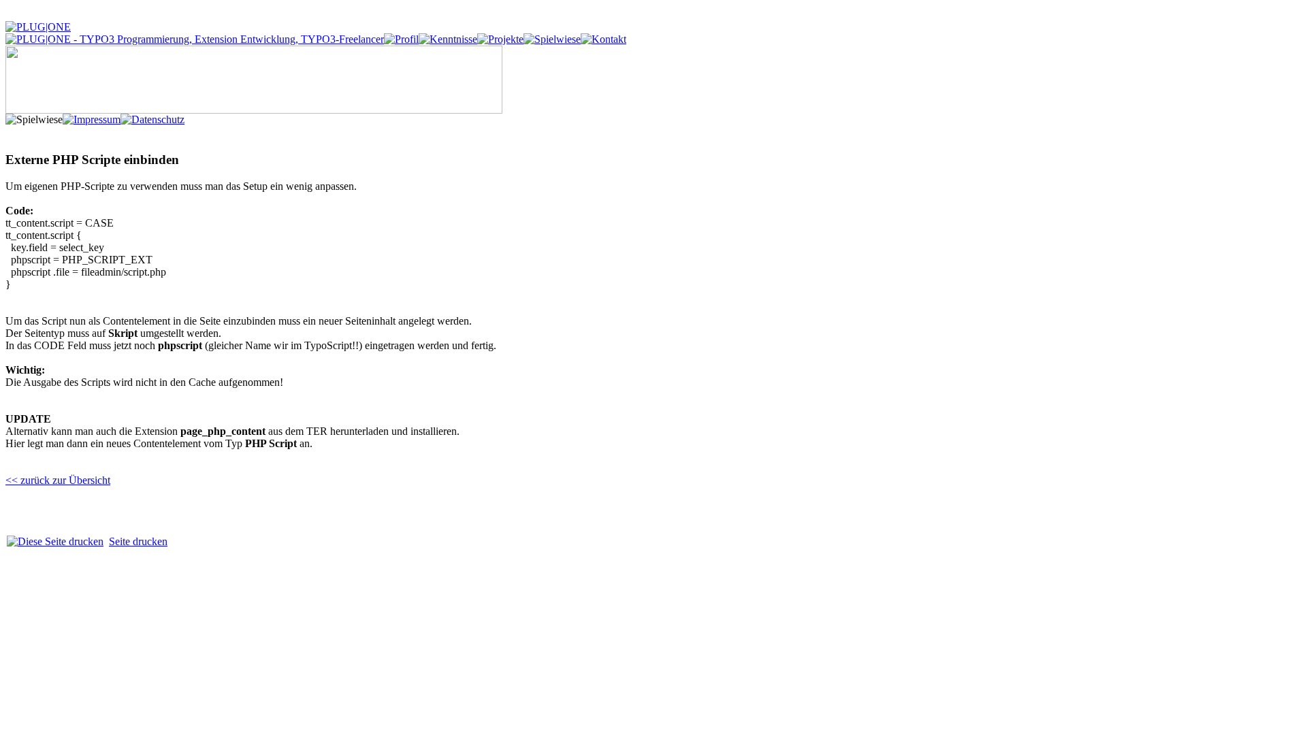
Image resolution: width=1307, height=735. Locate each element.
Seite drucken (138, 541)
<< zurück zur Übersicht (57, 480)
